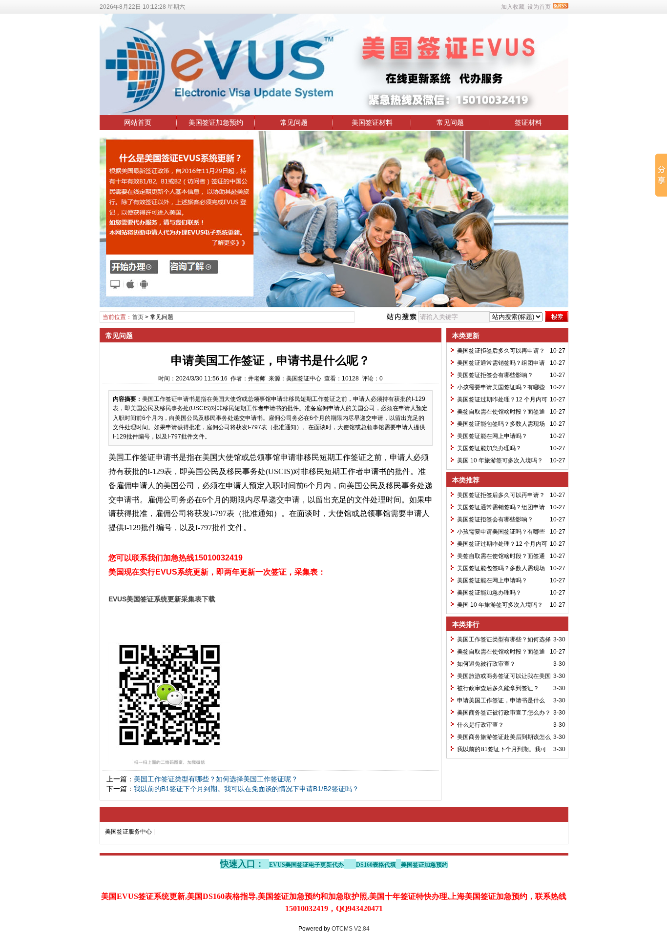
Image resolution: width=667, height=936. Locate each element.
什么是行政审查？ (480, 724)
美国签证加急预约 (215, 122)
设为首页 (539, 6)
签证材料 (528, 122)
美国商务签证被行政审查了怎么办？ (504, 712)
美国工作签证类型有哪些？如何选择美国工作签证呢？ (216, 779)
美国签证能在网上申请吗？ (492, 436)
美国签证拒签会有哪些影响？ (495, 375)
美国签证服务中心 (128, 831)
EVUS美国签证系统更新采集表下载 (161, 599)
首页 (138, 317)
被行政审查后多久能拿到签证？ (498, 688)
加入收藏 (512, 6)
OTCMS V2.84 (351, 928)
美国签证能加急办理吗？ (489, 448)
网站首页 (137, 122)
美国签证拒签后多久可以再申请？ (501, 350)
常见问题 (294, 122)
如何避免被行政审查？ (486, 663)
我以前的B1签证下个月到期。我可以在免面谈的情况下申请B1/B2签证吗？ (246, 789)
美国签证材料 (372, 122)
